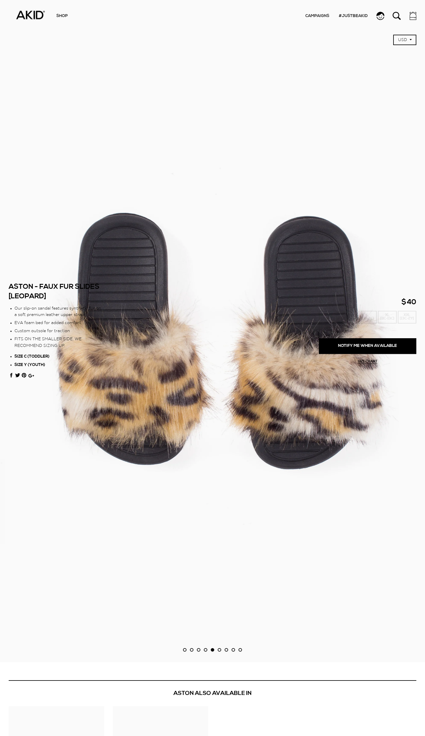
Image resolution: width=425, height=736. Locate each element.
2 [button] (191, 650)
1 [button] (184, 650)
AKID (30, 15)
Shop (62, 16)
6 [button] (219, 650)
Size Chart (367, 361)
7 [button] (226, 650)
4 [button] (205, 650)
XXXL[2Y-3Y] (328, 330)
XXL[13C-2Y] (407, 317)
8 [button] (233, 650)
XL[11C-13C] (387, 317)
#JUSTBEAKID (353, 16)
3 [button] (198, 650)
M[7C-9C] (347, 317)
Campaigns (317, 16)
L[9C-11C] (367, 317)
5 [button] (212, 650)
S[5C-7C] (328, 317)
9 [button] (240, 650)
